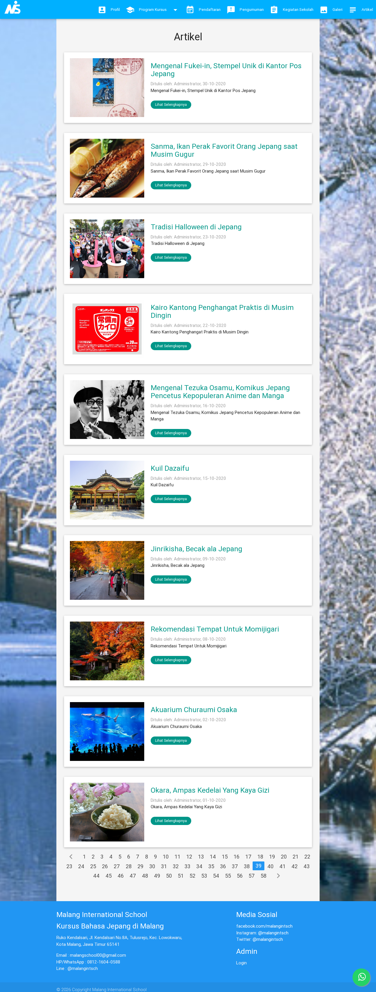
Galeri (338, 9)
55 (228, 875)
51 (181, 875)
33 (187, 866)
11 (177, 856)
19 (272, 856)
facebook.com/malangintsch (264, 926)
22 (307, 856)
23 (69, 866)
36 (223, 866)
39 (258, 865)
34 (199, 866)
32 (176, 866)
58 (263, 875)
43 (306, 866)
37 (235, 866)
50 (169, 875)
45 (108, 875)
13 (201, 856)
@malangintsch (273, 933)
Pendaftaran (210, 9)
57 (252, 875)
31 (164, 866)
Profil (115, 9)
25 (93, 866)
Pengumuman (252, 9)
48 (145, 875)
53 (204, 875)
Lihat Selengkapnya (171, 104)
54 (216, 875)
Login (241, 963)
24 (81, 866)
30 (152, 866)
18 (260, 856)
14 (213, 856)
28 (129, 866)
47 (133, 875)
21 (295, 856)
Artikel (367, 9)
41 (282, 866)
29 (140, 866)
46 (121, 875)
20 (284, 856)
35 (211, 866)
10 (166, 856)
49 (157, 875)
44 (96, 875)
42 (294, 866)
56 (240, 875)
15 (225, 856)
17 (248, 856)
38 (247, 866)
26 (105, 866)
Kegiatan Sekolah (298, 9)
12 (189, 856)
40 (270, 866)
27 (117, 866)
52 (192, 875)
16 (236, 856)
